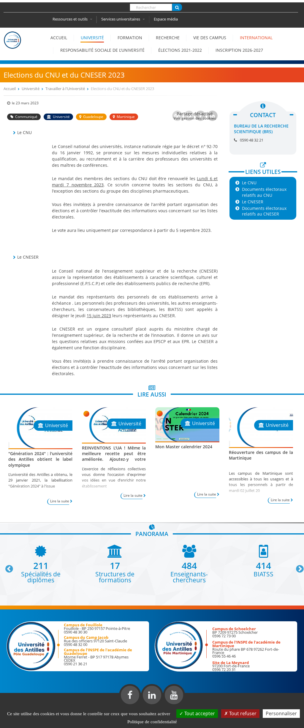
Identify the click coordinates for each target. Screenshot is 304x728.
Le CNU (249, 182)
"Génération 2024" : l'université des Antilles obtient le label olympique (40, 459)
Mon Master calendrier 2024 (183, 446)
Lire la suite (59, 501)
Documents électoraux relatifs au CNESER (264, 211)
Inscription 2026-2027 (239, 50)
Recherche (168, 37)
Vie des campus (209, 37)
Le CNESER (252, 202)
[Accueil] (12, 45)
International (256, 37)
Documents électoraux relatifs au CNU (264, 192)
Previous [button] (7, 567)
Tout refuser (242, 713)
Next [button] (297, 567)
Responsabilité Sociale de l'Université (102, 50)
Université (92, 37)
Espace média (166, 19)
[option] (41, 564)
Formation (130, 37)
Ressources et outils (70, 19)
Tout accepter (199, 713)
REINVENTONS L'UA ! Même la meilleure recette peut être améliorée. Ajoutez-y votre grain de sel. (114, 456)
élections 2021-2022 (180, 50)
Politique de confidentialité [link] (152, 721)
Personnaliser (281, 713)
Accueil (58, 37)
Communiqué (26, 116)
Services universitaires (121, 19)
